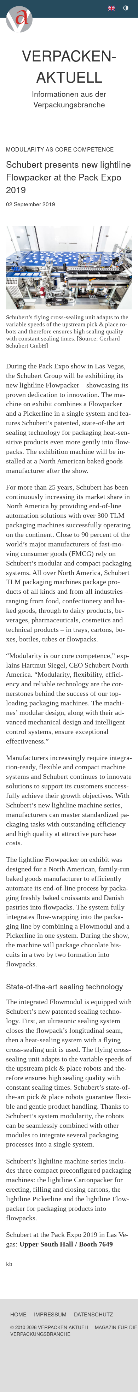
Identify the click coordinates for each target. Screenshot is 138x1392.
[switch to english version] (113, 6)
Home (18, 1314)
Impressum (50, 1314)
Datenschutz (93, 1314)
